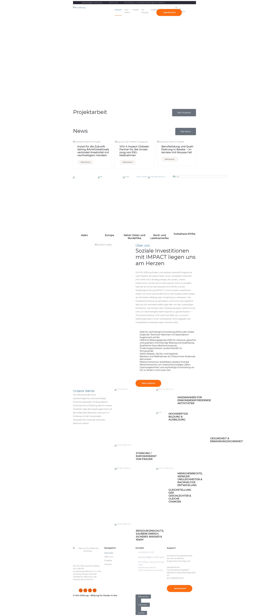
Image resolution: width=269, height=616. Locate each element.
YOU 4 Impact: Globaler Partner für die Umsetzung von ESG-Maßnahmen (134, 151)
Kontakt (108, 564)
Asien (84, 235)
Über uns (108, 557)
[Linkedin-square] (90, 590)
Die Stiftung (144, 11)
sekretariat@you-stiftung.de (92, 3)
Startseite (118, 10)
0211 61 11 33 (113, 3)
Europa (109, 235)
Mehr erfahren (148, 383)
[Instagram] (85, 590)
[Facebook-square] (81, 590)
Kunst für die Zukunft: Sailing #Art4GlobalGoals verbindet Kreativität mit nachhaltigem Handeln (93, 151)
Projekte (136, 10)
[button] (138, 601)
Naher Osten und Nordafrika (134, 237)
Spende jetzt (169, 12)
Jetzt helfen (127, 11)
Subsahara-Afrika (184, 233)
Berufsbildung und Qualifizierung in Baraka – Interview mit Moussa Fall (177, 149)
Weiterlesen (85, 162)
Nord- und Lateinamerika (159, 237)
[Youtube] (94, 590)
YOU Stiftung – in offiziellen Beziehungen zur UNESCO (144, 3)
